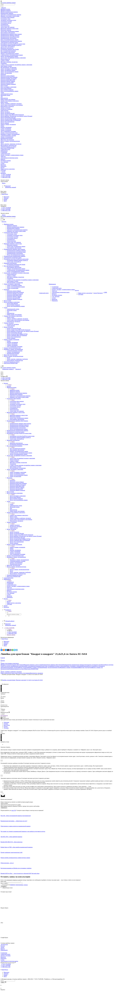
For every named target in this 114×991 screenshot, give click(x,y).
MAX (5, 201)
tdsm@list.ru (5, 194)
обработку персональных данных (19, 884)
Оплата (6, 726)
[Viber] (10, 650)
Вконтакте (6, 196)
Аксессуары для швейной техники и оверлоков (22, 458)
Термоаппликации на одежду (17, 669)
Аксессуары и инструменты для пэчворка (19, 673)
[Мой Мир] (6, 650)
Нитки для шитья (14, 532)
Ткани (11, 504)
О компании (4, 952)
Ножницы (12, 480)
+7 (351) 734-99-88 (6, 174)
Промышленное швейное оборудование (20, 423)
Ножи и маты (4, 673)
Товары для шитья (15, 525)
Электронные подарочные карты (93, 664)
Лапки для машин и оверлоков (18, 472)
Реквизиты (3, 958)
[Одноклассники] (4, 650)
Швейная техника (14, 390)
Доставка (6, 728)
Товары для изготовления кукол (51, 667)
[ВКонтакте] (1, 650)
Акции (2, 947)
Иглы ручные (91, 666)
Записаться (4, 807)
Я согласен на (15, 884)
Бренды (3, 948)
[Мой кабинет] (1, 370)
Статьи (2, 959)
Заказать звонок (11, 634)
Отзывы (6, 723)
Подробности (4, 715)
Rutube (5, 199)
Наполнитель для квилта (36, 673)
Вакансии (3, 957)
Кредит (9, 601)
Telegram (6, 198)
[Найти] (2, 6)
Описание (6, 722)
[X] (8, 650)
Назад (9, 384)
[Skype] (15, 650)
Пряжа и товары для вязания (17, 547)
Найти (2, 982)
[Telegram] (17, 650)
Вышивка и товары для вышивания (19, 559)
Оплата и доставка (5, 955)
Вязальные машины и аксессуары (19, 415)
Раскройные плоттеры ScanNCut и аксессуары (22, 436)
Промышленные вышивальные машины (73, 664)
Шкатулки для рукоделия (85, 667)
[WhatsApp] (12, 650)
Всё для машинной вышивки (17, 448)
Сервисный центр (5, 954)
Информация (10, 582)
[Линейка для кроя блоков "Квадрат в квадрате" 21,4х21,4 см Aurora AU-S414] (22, 680)
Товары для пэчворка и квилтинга (19, 515)
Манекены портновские (16, 443)
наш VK (13, 810)
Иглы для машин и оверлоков (18, 496)
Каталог (9, 386)
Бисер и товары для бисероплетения (19, 569)
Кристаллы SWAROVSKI (31, 669)
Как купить (7, 725)
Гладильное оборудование (17, 401)
